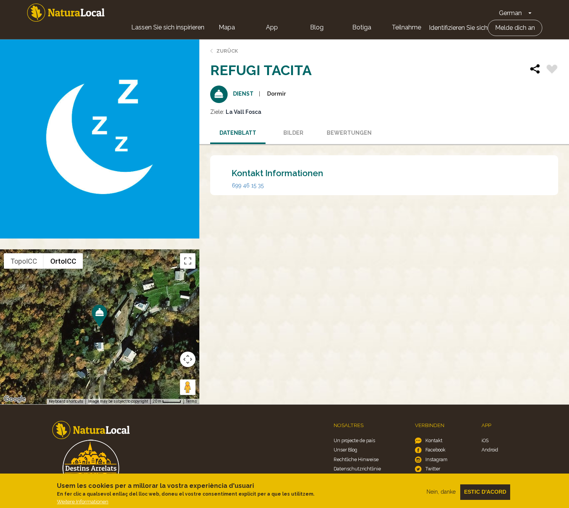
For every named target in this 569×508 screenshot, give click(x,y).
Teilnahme (406, 27)
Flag (552, 70)
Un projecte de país (354, 440)
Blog (317, 27)
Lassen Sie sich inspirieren (167, 27)
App (272, 27)
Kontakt (433, 440)
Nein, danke (441, 492)
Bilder (293, 133)
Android (490, 450)
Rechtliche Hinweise (356, 459)
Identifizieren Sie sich (458, 27)
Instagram (436, 459)
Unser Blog (345, 450)
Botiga (361, 27)
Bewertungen (349, 133)
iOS (485, 440)
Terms (191, 401)
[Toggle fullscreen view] (187, 261)
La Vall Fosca (243, 112)
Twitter (432, 469)
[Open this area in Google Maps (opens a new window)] (14, 399)
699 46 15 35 (248, 185)
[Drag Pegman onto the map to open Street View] (187, 387)
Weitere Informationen (82, 502)
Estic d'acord (485, 492)
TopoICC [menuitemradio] (23, 261)
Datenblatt (237, 133)
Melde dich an (515, 27)
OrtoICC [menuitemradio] (63, 261)
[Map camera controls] (187, 359)
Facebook (435, 450)
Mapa (227, 27)
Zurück (227, 51)
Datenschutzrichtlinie (357, 469)
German (510, 13)
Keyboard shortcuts (66, 401)
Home (66, 12)
